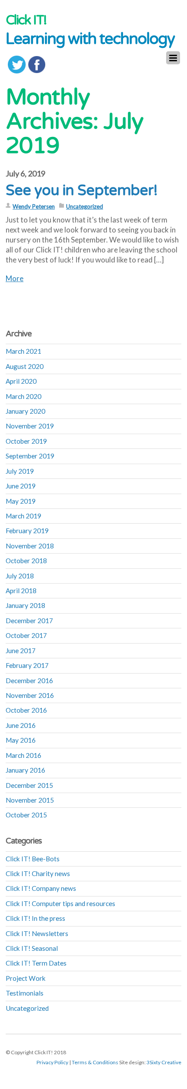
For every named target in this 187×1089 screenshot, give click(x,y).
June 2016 (21, 725)
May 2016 (21, 740)
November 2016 (30, 695)
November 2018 (30, 546)
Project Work (26, 978)
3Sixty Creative (164, 1062)
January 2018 (25, 605)
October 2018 (26, 560)
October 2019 (26, 441)
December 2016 (29, 680)
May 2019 (21, 501)
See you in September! (81, 190)
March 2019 (23, 516)
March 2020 (23, 396)
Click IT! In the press (35, 918)
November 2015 (30, 800)
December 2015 (29, 785)
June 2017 (21, 650)
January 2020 (25, 411)
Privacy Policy (52, 1062)
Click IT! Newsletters (37, 933)
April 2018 (21, 590)
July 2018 (20, 576)
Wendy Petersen (34, 206)
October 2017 (26, 635)
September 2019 (30, 456)
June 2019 (21, 486)
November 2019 (30, 426)
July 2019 (20, 471)
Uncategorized (84, 206)
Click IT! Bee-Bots (33, 859)
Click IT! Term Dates (36, 963)
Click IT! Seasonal (32, 948)
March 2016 (23, 755)
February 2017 (27, 665)
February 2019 (27, 531)
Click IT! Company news (41, 888)
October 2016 (26, 710)
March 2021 (23, 351)
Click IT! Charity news (38, 873)
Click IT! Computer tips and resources (60, 903)
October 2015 (26, 815)
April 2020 (21, 381)
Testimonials (24, 993)
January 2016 (25, 770)
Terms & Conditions (95, 1062)
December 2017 (29, 620)
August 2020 (24, 366)
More (14, 278)
